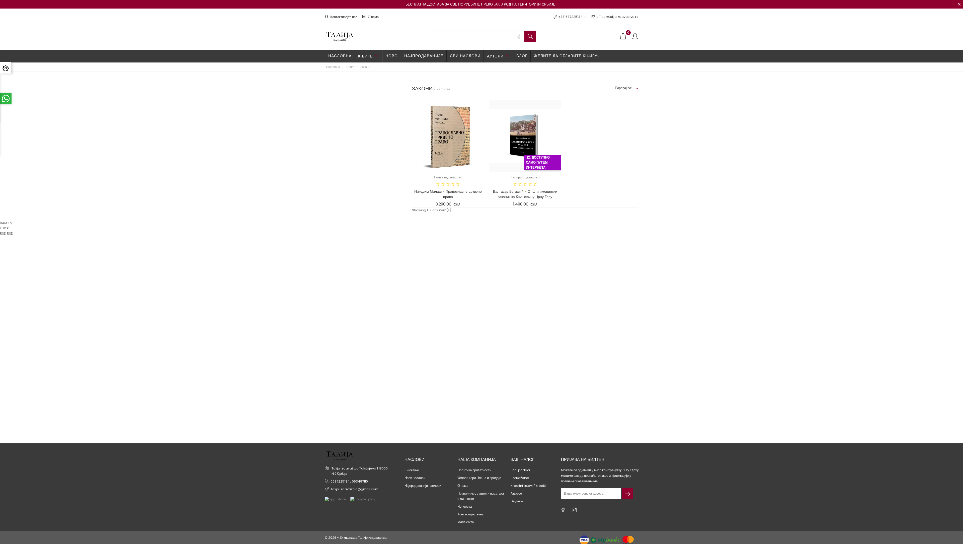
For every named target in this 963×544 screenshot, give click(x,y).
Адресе (516, 493)
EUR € (5, 228)
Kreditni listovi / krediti (528, 485)
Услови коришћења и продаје (479, 477)
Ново (391, 55)
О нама (373, 17)
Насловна (340, 55)
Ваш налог (522, 459)
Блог (521, 55)
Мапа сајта (465, 522)
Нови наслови (415, 477)
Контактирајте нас (343, 17)
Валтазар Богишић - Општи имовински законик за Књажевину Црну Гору (525, 194)
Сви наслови (465, 55)
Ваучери (517, 501)
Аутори (498, 56)
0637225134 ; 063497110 (349, 481)
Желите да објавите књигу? (567, 55)
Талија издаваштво (448, 177)
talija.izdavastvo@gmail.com (354, 489)
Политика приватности (474, 470)
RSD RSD (6, 233)
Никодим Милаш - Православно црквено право (448, 194)
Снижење (412, 470)
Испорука (464, 506)
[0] (623, 36)
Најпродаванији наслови (423, 485)
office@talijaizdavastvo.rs (617, 16)
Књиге (368, 56)
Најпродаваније (423, 55)
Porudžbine (520, 477)
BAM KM (6, 223)
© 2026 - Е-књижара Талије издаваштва (355, 537)
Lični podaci (520, 470)
